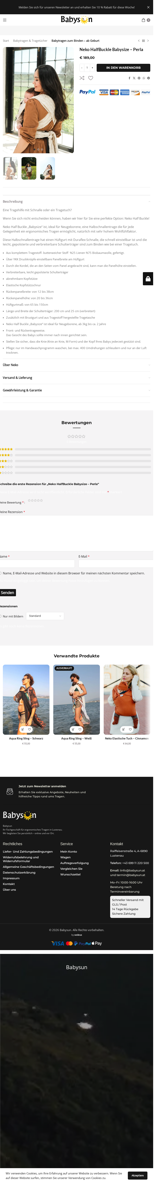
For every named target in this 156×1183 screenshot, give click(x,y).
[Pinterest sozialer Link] (139, 78)
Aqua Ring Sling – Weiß (76, 738)
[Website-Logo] (76, 20)
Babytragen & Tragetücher (30, 40)
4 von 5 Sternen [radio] (38, 501)
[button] (6, 100)
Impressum (11, 878)
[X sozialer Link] (134, 78)
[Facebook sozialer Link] (129, 78)
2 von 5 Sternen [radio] (32, 501)
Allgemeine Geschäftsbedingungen (28, 867)
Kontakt (9, 884)
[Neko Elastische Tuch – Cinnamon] (127, 700)
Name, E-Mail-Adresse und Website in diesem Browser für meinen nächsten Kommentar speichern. (74, 573)
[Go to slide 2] (38, 149)
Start (6, 40)
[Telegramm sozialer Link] (148, 78)
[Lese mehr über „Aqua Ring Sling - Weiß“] (73, 729)
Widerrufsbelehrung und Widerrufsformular (21, 859)
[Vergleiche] (82, 78)
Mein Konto (68, 851)
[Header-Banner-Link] (76, 7)
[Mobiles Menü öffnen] (5, 20)
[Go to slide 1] (34, 149)
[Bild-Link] (19, 815)
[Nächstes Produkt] (148, 41)
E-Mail (84, 556)
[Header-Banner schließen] (148, 7)
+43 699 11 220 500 (129, 863)
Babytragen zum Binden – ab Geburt (75, 40)
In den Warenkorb (123, 68)
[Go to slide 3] (42, 149)
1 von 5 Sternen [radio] (29, 501)
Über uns (9, 889)
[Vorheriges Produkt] (139, 41)
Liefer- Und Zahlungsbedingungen (28, 851)
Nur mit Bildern (13, 616)
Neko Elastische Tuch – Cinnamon (127, 738)
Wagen (65, 857)
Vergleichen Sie (71, 868)
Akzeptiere (138, 1175)
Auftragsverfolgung (74, 863)
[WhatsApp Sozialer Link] (144, 78)
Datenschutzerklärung (19, 872)
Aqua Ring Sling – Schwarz (26, 738)
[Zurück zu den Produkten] (143, 41)
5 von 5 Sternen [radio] (41, 501)
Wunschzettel (70, 874)
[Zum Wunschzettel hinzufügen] (90, 78)
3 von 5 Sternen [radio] (35, 501)
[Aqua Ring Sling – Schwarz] (26, 700)
